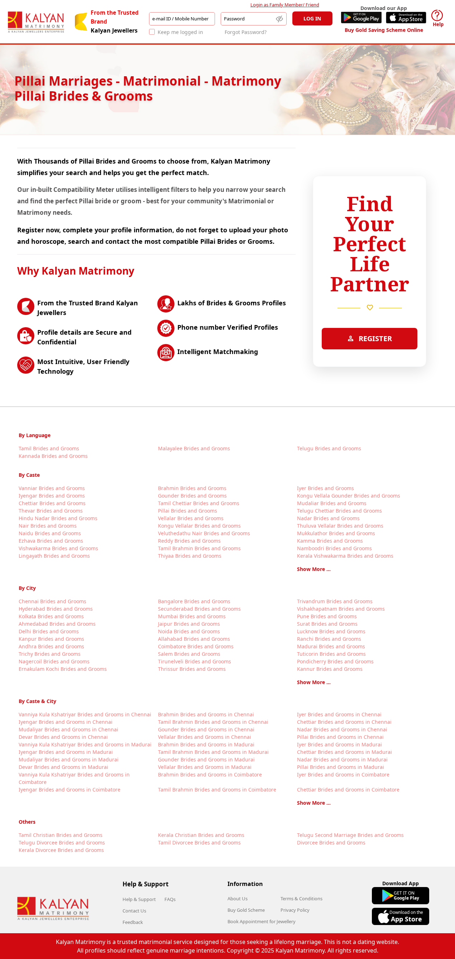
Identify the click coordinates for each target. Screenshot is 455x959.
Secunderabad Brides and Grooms (199, 608)
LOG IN (312, 18)
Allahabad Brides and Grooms (194, 638)
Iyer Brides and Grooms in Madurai (339, 744)
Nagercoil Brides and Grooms (54, 661)
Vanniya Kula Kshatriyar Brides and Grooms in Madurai (85, 744)
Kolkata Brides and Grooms (51, 616)
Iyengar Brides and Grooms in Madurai (66, 752)
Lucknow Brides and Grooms (331, 631)
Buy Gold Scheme (246, 910)
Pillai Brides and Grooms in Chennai (340, 736)
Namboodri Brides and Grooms (334, 548)
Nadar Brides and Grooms (328, 518)
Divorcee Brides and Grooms (331, 842)
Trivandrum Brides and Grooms (335, 601)
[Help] (437, 15)
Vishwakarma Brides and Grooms (58, 548)
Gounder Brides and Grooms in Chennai (206, 729)
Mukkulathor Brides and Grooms (336, 533)
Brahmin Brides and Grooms (192, 488)
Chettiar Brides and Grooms (52, 503)
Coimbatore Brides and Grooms (196, 646)
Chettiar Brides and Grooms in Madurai (344, 752)
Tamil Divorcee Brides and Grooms (199, 842)
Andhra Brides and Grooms (51, 646)
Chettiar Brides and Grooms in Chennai (344, 721)
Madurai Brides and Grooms (331, 646)
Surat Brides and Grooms (327, 623)
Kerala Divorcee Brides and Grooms (61, 850)
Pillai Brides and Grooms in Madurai (340, 767)
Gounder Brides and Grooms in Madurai (206, 759)
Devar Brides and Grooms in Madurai (63, 767)
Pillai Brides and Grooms (187, 510)
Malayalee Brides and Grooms (194, 448)
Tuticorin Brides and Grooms (331, 653)
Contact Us (134, 910)
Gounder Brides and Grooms (192, 495)
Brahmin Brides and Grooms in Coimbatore (210, 774)
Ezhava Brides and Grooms (51, 540)
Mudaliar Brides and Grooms (332, 503)
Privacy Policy (295, 910)
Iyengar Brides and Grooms (52, 495)
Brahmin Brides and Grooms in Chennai (206, 714)
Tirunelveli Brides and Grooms (194, 661)
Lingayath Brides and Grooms (54, 555)
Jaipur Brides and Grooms (189, 623)
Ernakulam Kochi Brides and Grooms (63, 668)
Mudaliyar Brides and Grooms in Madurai (69, 759)
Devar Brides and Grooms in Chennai (63, 736)
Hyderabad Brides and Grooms (56, 608)
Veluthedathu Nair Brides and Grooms (204, 533)
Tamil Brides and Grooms (49, 448)
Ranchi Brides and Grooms (329, 638)
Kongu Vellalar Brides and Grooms (199, 525)
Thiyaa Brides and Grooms (189, 555)
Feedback (133, 922)
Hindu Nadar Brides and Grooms (58, 518)
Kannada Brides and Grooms (53, 455)
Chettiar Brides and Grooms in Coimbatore (348, 789)
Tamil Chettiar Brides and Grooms (198, 503)
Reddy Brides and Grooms (189, 540)
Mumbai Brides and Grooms (192, 616)
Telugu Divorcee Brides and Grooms (62, 842)
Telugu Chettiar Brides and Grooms (339, 510)
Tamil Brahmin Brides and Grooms (199, 548)
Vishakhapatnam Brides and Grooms (341, 608)
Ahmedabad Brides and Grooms (57, 623)
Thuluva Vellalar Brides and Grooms (340, 525)
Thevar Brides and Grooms (51, 510)
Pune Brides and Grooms (327, 616)
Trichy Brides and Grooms (50, 653)
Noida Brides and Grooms (189, 631)
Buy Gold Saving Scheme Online (384, 29)
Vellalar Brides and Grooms (191, 518)
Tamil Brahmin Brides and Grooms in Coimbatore (217, 789)
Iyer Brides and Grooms (325, 488)
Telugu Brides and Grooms (329, 448)
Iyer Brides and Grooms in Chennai (339, 714)
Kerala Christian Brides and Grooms (201, 835)
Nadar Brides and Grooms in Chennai (342, 729)
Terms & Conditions (301, 898)
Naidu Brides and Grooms (50, 533)
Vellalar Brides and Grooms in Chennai (204, 736)
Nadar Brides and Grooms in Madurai (342, 759)
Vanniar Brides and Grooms (52, 488)
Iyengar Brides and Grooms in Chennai (65, 721)
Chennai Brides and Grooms (52, 601)
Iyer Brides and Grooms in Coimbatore (343, 774)
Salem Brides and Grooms (189, 653)
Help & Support (139, 899)
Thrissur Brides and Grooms (192, 668)
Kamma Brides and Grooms (330, 540)
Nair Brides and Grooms (48, 525)
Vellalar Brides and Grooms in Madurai (205, 767)
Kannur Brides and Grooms (330, 668)
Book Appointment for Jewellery (261, 921)
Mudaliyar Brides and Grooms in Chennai (68, 729)
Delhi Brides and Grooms (49, 631)
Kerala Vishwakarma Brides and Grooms (345, 555)
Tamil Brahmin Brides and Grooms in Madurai (213, 752)
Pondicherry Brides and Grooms (335, 661)
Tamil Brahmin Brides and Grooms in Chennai (213, 721)
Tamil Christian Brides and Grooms (60, 835)
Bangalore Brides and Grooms (194, 601)
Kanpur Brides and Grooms (51, 638)
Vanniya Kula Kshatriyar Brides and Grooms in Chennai (85, 714)
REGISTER (369, 338)
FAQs (170, 899)
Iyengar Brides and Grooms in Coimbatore (69, 789)
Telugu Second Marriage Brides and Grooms (350, 835)
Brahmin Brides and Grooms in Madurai (206, 744)
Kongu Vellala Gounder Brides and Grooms (348, 495)
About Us (237, 898)
